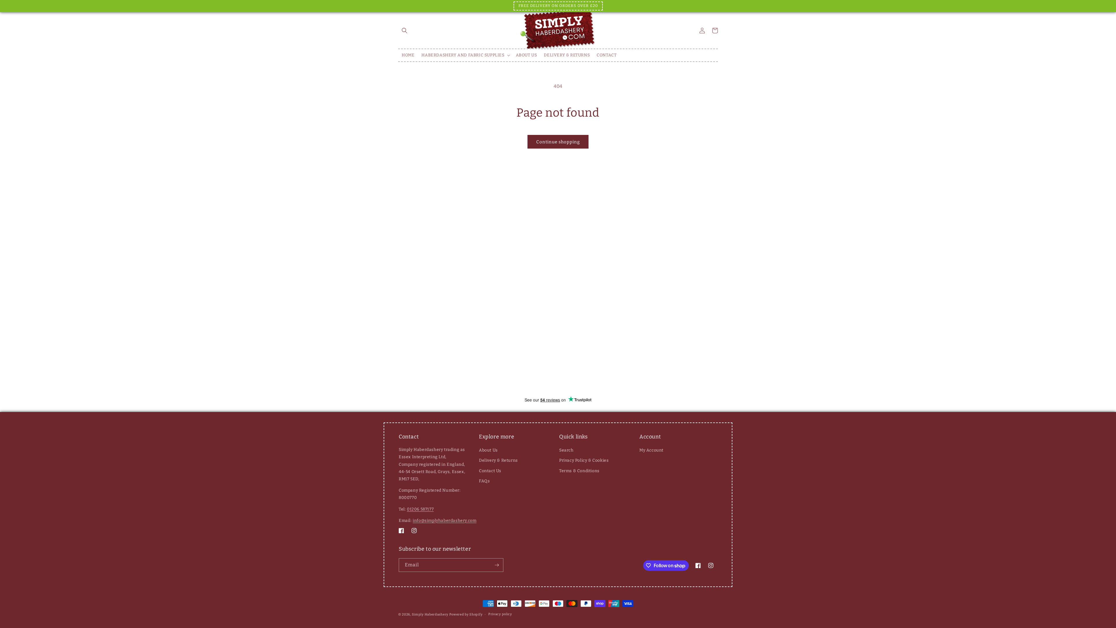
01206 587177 (420, 509)
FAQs (484, 481)
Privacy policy (500, 614)
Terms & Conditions (579, 470)
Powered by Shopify (466, 614)
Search (566, 450)
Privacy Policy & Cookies (584, 460)
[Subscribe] (496, 565)
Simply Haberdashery (430, 614)
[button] (404, 30)
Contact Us (490, 470)
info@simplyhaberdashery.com (444, 520)
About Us (488, 450)
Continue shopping (558, 141)
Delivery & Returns (498, 460)
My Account (651, 450)
